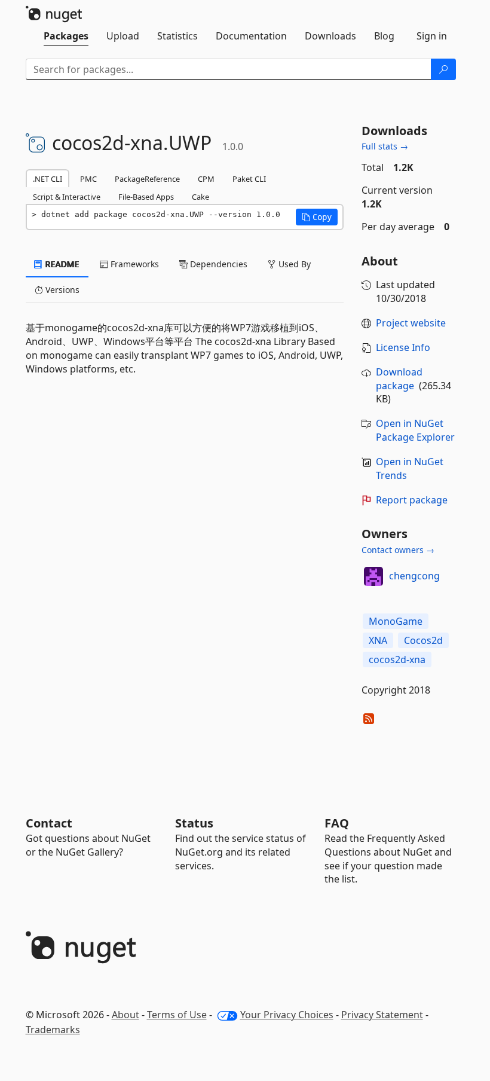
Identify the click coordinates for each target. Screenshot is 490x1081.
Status (194, 823)
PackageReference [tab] (147, 178)
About (125, 1014)
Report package (412, 499)
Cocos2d (423, 640)
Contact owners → (398, 549)
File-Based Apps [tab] (146, 196)
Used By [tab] (293, 264)
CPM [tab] (206, 178)
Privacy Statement (382, 1014)
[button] (317, 217)
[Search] (443, 69)
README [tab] (61, 264)
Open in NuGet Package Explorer (415, 430)
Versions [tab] (61, 289)
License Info (403, 347)
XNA (378, 640)
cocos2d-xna (397, 659)
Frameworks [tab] (133, 264)
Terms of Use (177, 1014)
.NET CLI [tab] (47, 178)
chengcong (414, 575)
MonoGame (395, 621)
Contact (49, 823)
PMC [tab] (88, 178)
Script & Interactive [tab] (66, 196)
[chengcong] (373, 576)
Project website (411, 322)
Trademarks (53, 1029)
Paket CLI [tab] (249, 178)
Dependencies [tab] (217, 264)
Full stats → (385, 146)
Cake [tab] (200, 196)
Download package (399, 378)
